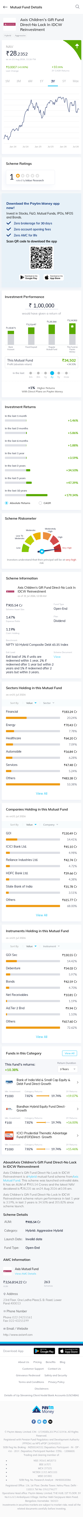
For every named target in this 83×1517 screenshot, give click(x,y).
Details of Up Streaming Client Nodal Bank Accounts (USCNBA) (41, 1395)
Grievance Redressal (28, 1375)
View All (69, 1053)
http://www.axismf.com (18, 1334)
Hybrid (32, 1176)
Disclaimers (42, 1388)
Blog (62, 1362)
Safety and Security (55, 1375)
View (57, 657)
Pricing (37, 1362)
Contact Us (54, 1368)
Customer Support (33, 1368)
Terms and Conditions (31, 1382)
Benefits (51, 1362)
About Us (23, 1362)
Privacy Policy (56, 1382)
